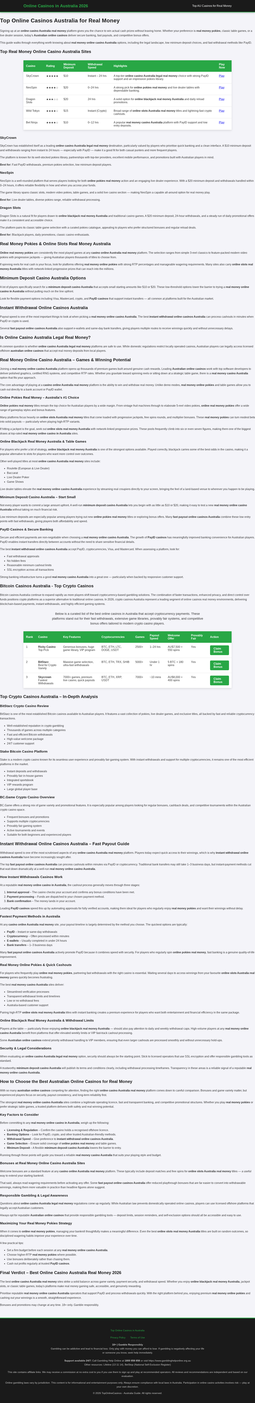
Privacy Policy (117, 1337)
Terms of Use (137, 1337)
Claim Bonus (218, 650)
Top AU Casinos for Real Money (212, 5)
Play (221, 75)
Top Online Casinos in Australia (127, 1330)
